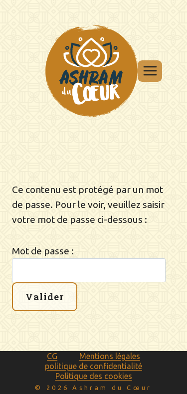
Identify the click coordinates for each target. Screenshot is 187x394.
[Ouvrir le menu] (150, 71)
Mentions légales (109, 356)
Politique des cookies (93, 376)
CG (52, 356)
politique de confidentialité (93, 366)
